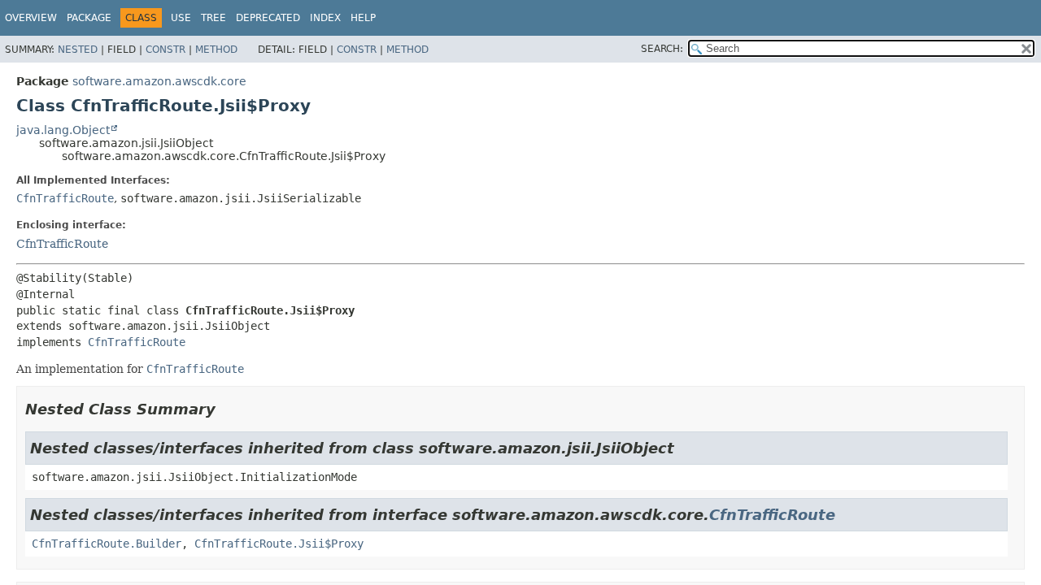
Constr (165, 49)
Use (181, 18)
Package (89, 18)
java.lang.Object (63, 130)
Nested (78, 49)
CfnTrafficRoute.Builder (106, 543)
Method (216, 49)
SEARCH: (662, 48)
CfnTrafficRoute (65, 198)
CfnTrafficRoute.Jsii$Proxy (279, 543)
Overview (31, 18)
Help (363, 18)
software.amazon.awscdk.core (159, 81)
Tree (213, 18)
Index (325, 18)
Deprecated (268, 18)
